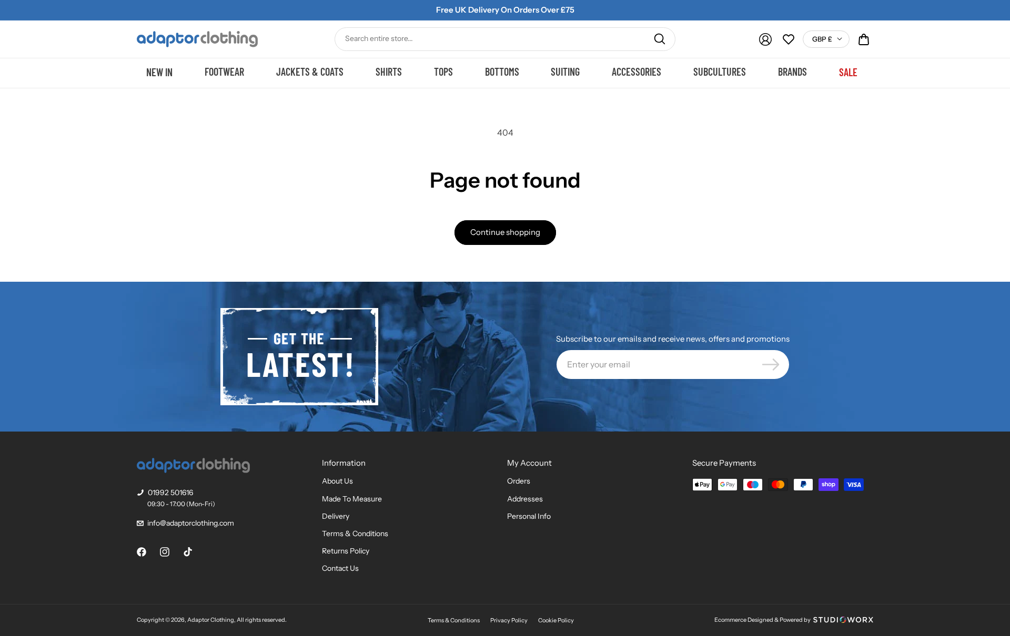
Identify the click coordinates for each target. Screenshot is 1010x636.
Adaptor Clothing (210, 619)
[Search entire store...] (659, 38)
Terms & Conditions (355, 533)
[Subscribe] (770, 364)
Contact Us (340, 568)
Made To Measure (352, 499)
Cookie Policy (556, 620)
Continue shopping (505, 232)
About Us (337, 481)
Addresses (525, 499)
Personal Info (529, 516)
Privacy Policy (509, 620)
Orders (518, 481)
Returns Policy (345, 551)
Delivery (335, 516)
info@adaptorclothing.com (190, 523)
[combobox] (505, 39)
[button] (863, 39)
